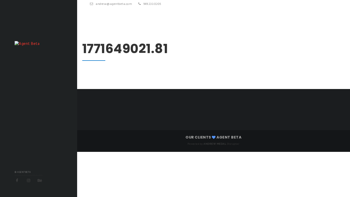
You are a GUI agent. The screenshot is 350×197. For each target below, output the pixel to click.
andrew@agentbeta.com (114, 4)
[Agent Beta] (27, 44)
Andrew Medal (214, 143)
